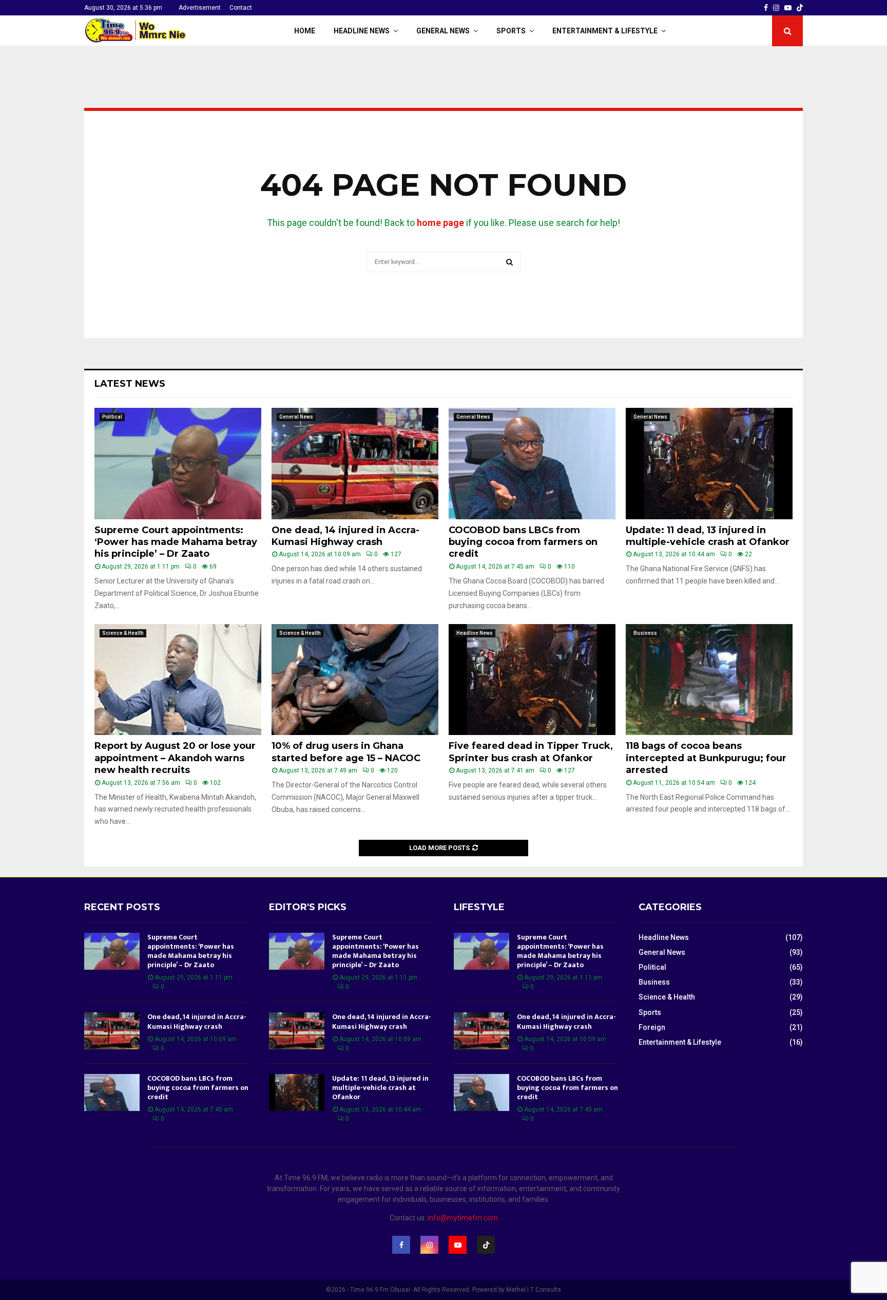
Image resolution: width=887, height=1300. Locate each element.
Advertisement (200, 7)
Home (304, 31)
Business (645, 633)
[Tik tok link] (800, 7)
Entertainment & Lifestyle (605, 31)
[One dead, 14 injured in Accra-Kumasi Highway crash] (355, 463)
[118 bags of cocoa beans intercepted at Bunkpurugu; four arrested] (709, 680)
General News (443, 31)
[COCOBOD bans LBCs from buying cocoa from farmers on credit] (532, 463)
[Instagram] (429, 1245)
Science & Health (123, 633)
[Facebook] (401, 1245)
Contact (240, 7)
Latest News (129, 383)
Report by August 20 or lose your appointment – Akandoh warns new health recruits (175, 758)
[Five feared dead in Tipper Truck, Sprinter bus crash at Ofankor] (532, 680)
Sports (511, 31)
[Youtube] (458, 1245)
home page (440, 222)
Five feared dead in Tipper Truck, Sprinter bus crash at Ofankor (531, 751)
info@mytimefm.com (463, 1218)
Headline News (362, 31)
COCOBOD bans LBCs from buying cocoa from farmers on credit (523, 542)
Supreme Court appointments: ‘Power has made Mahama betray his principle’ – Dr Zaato (175, 542)
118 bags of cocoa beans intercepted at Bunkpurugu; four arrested (706, 758)
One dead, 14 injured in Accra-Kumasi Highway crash (345, 536)
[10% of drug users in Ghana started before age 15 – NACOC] (355, 680)
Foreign (652, 1027)
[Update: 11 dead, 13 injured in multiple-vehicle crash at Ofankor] (709, 463)
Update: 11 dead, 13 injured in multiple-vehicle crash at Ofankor (707, 536)
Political (112, 417)
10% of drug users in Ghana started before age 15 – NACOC (346, 751)
